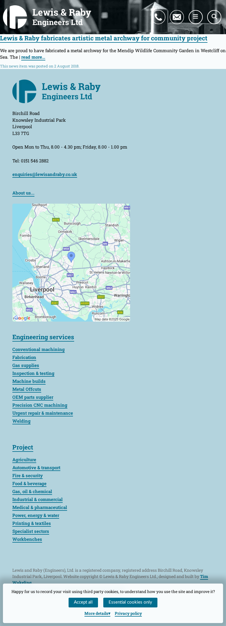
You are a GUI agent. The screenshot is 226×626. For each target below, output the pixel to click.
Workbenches (27, 539)
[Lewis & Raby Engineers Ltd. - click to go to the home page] (47, 17)
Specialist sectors (30, 531)
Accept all (83, 602)
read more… (33, 57)
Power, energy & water (35, 515)
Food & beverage (29, 483)
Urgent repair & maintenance (42, 413)
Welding (21, 421)
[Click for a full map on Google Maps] (71, 262)
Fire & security (27, 475)
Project (22, 447)
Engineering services (43, 337)
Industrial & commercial (37, 499)
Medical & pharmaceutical (39, 507)
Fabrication (24, 357)
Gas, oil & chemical (32, 491)
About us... (23, 193)
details (96, 613)
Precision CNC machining (39, 405)
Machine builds (29, 381)
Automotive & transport (36, 467)
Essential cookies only (130, 602)
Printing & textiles (31, 523)
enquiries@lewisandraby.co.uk (44, 174)
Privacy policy (128, 613)
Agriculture (24, 459)
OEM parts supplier (32, 397)
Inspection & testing (33, 373)
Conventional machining (38, 349)
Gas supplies (25, 365)
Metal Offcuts (26, 389)
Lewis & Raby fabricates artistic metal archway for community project (103, 38)
